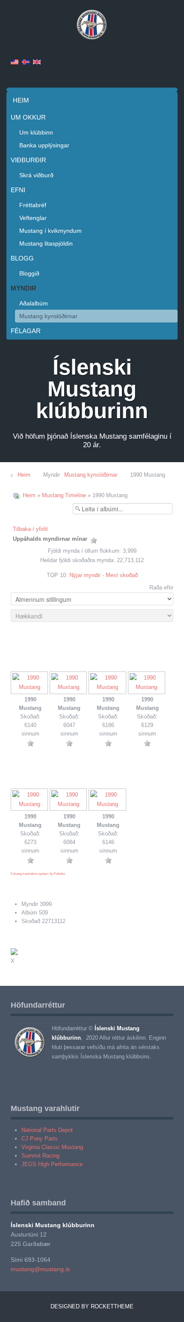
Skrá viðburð (36, 175)
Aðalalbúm (33, 303)
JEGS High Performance (52, 1164)
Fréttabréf (32, 205)
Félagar (26, 330)
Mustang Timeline (64, 495)
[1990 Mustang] (30, 683)
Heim (21, 100)
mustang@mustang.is (40, 1269)
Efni (18, 189)
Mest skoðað (122, 575)
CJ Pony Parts (39, 1138)
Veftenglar (33, 217)
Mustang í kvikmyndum (50, 230)
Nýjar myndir (85, 575)
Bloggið (29, 273)
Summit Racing (40, 1155)
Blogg (22, 258)
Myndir (23, 288)
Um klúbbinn (36, 132)
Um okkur (28, 117)
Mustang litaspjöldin (46, 243)
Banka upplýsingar (44, 145)
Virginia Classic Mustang (52, 1147)
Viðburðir (28, 160)
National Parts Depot (47, 1130)
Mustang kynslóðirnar (48, 316)
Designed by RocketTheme (92, 1306)
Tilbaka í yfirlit (30, 529)
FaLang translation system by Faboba (38, 874)
